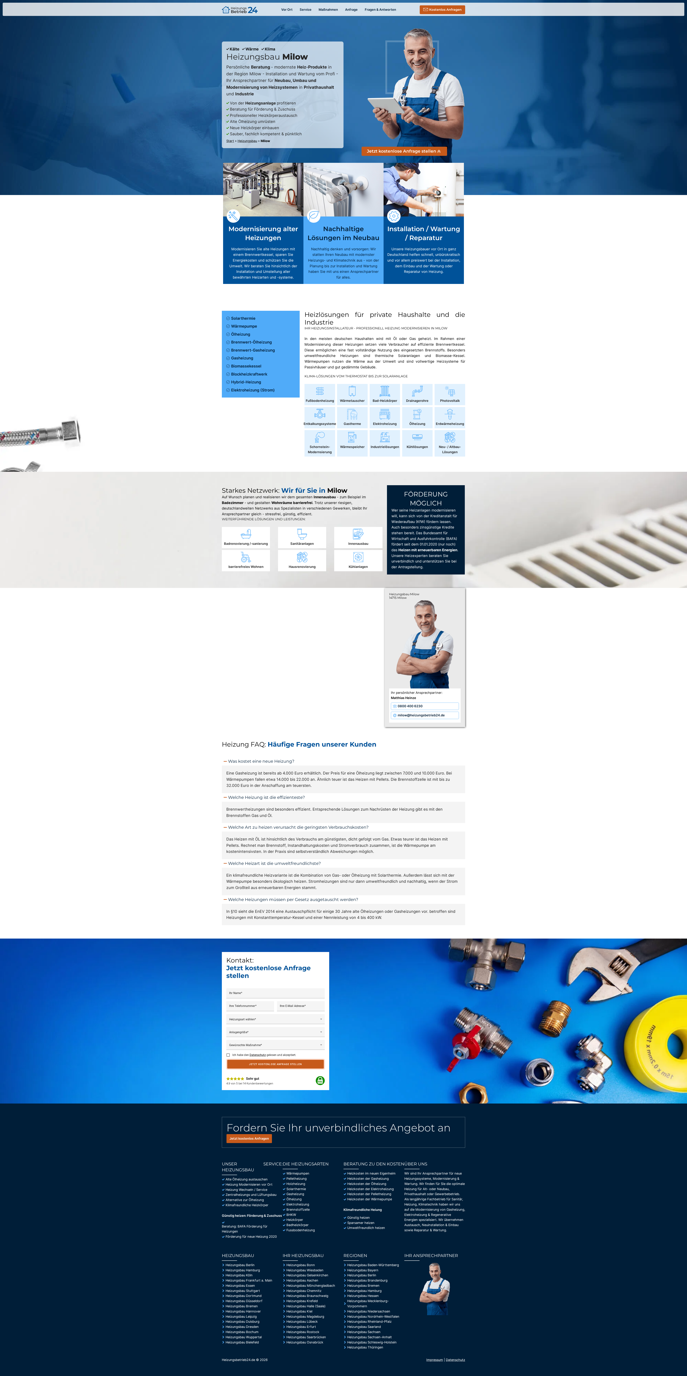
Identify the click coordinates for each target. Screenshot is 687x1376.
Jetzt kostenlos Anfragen (249, 1138)
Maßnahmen (328, 9)
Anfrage (351, 9)
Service (305, 9)
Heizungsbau (247, 141)
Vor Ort (287, 9)
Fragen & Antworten (380, 9)
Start (230, 141)
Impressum (434, 1360)
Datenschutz (258, 1055)
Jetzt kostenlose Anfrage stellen (275, 1064)
